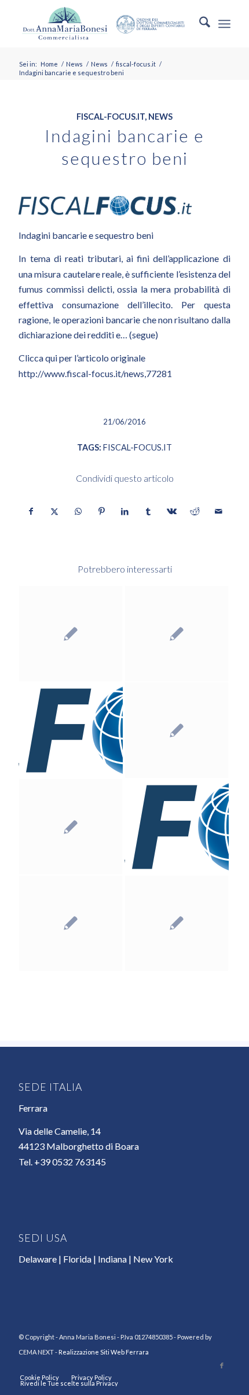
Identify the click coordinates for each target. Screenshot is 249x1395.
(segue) (143, 334)
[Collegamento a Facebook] (221, 1365)
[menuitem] (199, 24)
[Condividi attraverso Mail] (218, 511)
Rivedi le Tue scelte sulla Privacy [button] (69, 1383)
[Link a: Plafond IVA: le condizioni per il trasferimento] (176, 826)
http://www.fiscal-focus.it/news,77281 (95, 373)
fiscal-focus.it (110, 116)
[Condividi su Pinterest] (101, 511)
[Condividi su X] (54, 511)
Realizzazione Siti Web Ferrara (103, 1352)
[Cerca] (199, 24)
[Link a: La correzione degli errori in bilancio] (71, 633)
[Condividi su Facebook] (30, 511)
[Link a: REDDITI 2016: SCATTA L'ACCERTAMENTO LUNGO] (176, 633)
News (160, 116)
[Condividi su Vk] (171, 511)
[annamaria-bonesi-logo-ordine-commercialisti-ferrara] (103, 24)
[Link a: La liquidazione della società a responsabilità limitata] (71, 826)
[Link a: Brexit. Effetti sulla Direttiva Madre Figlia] (176, 923)
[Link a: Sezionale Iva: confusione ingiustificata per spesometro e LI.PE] (71, 923)
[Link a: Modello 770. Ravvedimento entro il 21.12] (71, 730)
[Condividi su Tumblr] (148, 511)
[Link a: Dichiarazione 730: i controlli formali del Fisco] (176, 730)
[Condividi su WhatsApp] (78, 511)
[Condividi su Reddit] (195, 511)
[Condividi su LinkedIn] (124, 511)
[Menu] (224, 24)
